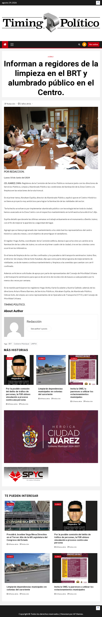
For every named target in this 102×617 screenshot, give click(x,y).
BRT (10, 344)
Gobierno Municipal (21, 344)
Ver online (93, 44)
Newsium (65, 614)
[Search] (79, 44)
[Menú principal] (12, 44)
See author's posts (39, 328)
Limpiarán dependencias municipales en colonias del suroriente (50, 391)
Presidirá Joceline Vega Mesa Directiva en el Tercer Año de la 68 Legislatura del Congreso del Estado (27, 537)
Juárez (50, 57)
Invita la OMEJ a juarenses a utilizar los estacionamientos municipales (81, 392)
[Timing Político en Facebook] (98, 3)
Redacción (11, 104)
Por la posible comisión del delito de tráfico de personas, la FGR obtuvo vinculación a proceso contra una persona (18, 394)
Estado (10, 504)
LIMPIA (34, 344)
